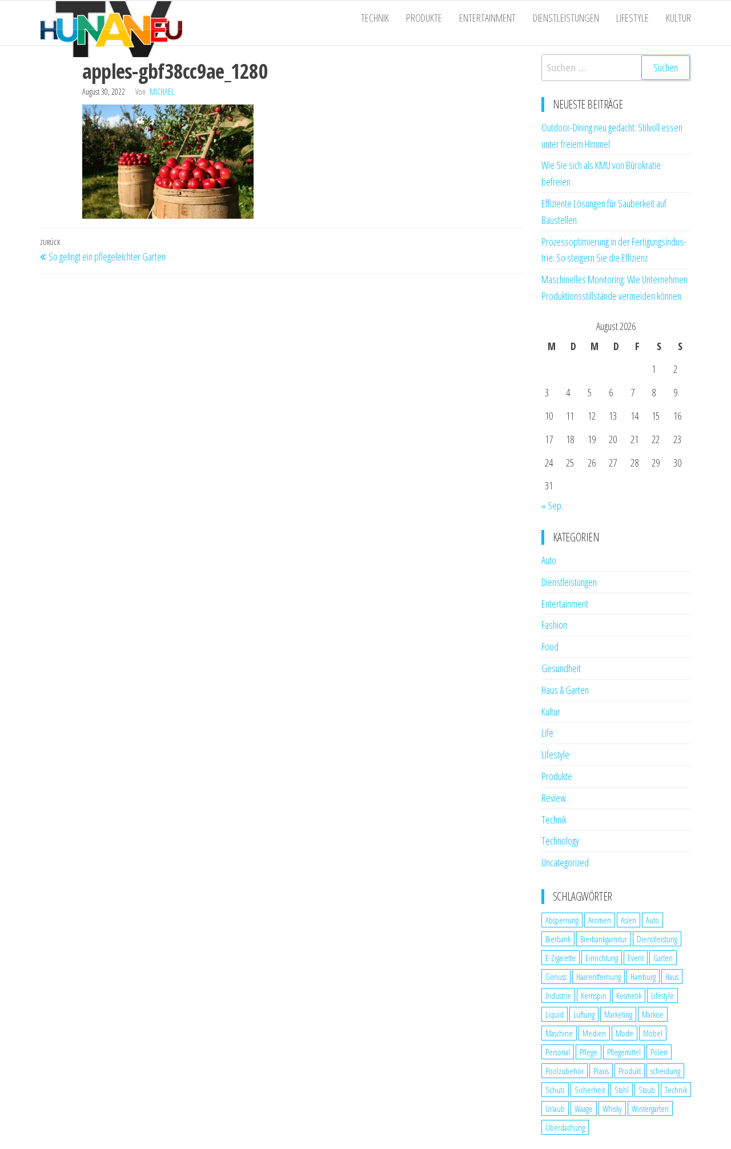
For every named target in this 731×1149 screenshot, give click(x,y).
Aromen (599, 920)
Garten (663, 957)
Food (550, 646)
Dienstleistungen (566, 18)
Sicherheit (590, 1089)
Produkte (424, 18)
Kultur (678, 18)
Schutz (555, 1089)
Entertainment (487, 18)
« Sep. (552, 505)
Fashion (554, 625)
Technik (375, 18)
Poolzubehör (564, 1070)
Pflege (588, 1052)
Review (553, 798)
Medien (594, 1033)
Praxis (601, 1070)
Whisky (612, 1108)
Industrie (558, 995)
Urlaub (555, 1108)
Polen (659, 1052)
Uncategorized (565, 862)
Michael (162, 91)
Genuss (556, 976)
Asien (628, 920)
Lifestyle (632, 18)
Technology (560, 840)
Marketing (618, 1014)
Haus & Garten (565, 690)
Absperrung (562, 920)
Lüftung (584, 1014)
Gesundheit (561, 668)
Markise (653, 1014)
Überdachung (565, 1127)
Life (547, 733)
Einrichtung (601, 957)
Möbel (652, 1033)
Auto (548, 560)
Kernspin (594, 995)
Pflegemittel (624, 1052)
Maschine (559, 1033)
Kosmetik (628, 995)
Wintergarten (650, 1108)
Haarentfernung (598, 976)
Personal (557, 1052)
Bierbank (558, 939)
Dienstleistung (657, 939)
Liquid (554, 1014)
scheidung (665, 1070)
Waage (584, 1108)
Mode (624, 1033)
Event (636, 957)
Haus (671, 976)
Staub (646, 1089)
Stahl (621, 1089)
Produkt (629, 1070)
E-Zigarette (560, 957)
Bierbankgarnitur (603, 939)
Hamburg (643, 976)
